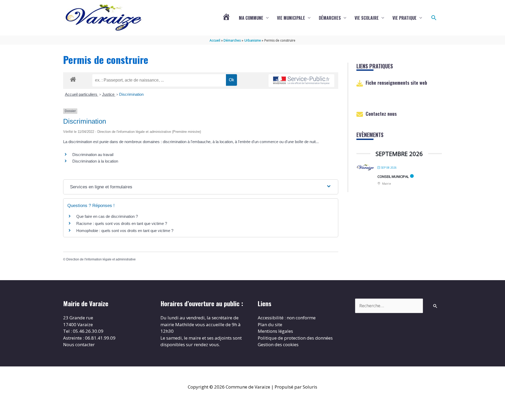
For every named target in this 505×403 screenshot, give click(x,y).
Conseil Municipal (393, 176)
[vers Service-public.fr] (301, 80)
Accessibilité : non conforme (287, 318)
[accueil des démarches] (73, 78)
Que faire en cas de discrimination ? (107, 216)
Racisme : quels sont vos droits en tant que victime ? (121, 223)
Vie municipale (291, 18)
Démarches (330, 18)
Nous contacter (79, 344)
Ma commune (251, 18)
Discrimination (131, 94)
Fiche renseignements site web (396, 82)
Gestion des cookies (278, 344)
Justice (108, 94)
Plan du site (270, 324)
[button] (434, 17)
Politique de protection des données (295, 338)
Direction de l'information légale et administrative (101, 259)
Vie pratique (404, 18)
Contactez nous (381, 113)
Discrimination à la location (95, 161)
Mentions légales (275, 331)
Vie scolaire (367, 18)
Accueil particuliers (81, 94)
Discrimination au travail (92, 154)
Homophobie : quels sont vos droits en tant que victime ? (124, 230)
